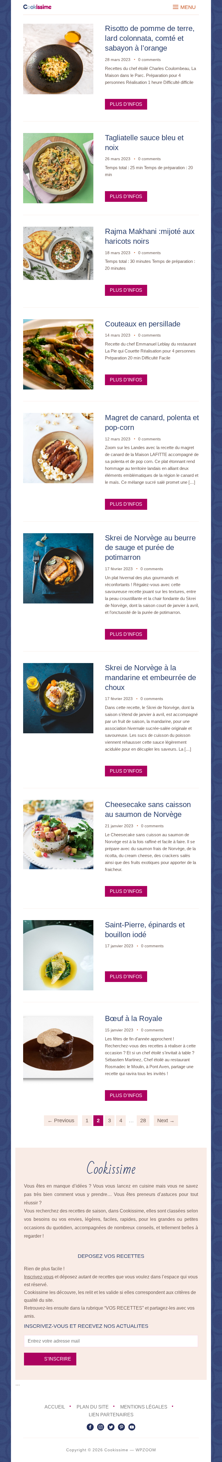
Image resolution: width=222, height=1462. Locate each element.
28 (143, 1120)
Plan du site (93, 1406)
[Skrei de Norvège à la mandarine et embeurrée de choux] (58, 666)
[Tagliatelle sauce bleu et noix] (58, 136)
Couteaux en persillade (142, 324)
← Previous (60, 1120)
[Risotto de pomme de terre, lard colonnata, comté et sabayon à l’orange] (58, 27)
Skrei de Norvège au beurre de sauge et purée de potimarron (150, 548)
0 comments (149, 59)
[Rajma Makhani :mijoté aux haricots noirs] (58, 230)
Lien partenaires (111, 1414)
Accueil (55, 1406)
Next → (166, 1120)
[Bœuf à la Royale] (58, 1017)
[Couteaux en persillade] (58, 323)
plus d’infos (126, 104)
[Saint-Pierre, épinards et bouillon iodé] (58, 924)
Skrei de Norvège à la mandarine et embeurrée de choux (150, 677)
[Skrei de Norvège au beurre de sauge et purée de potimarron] (58, 537)
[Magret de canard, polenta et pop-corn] (58, 416)
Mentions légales (143, 1406)
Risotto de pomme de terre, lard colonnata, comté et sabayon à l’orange (150, 38)
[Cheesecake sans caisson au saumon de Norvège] (58, 803)
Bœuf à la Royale (133, 1018)
